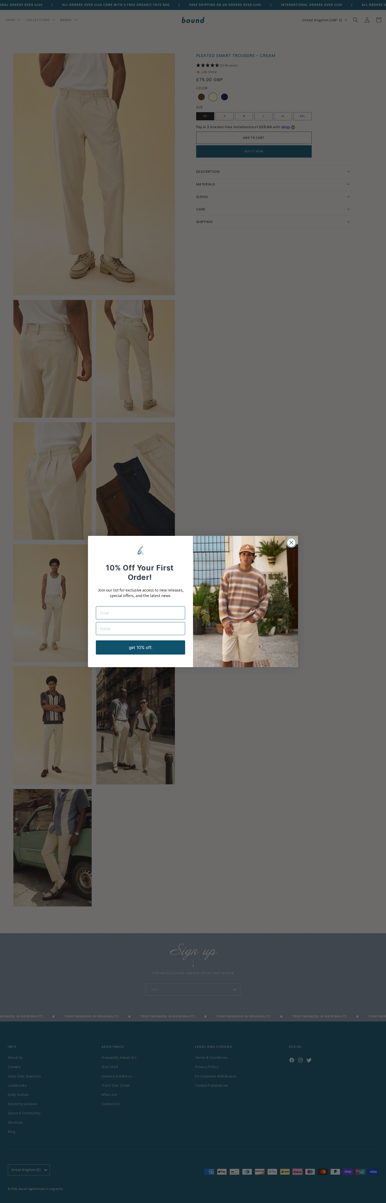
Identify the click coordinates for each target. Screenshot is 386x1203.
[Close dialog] (291, 542)
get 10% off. (140, 647)
